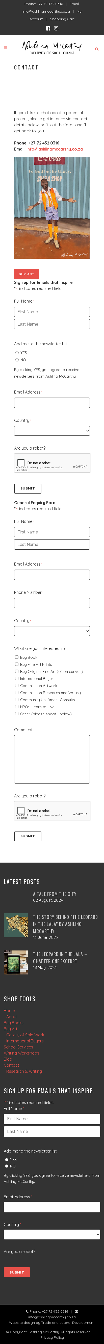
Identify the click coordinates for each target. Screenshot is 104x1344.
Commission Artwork (38, 685)
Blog (8, 1059)
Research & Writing (24, 1071)
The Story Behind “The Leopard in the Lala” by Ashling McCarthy (65, 924)
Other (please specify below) (46, 714)
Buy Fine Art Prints (36, 664)
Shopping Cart (62, 19)
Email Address (28, 392)
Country (22, 420)
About (12, 1016)
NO (23, 359)
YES (23, 352)
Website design (22, 1322)
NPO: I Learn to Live (37, 706)
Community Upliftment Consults (47, 699)
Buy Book (28, 657)
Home (9, 1010)
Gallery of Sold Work (25, 1034)
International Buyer (36, 678)
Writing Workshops (21, 1053)
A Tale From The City (54, 894)
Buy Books (13, 1022)
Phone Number (28, 592)
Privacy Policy (52, 1337)
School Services (18, 1046)
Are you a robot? (29, 448)
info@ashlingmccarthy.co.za (46, 11)
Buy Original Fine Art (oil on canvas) (51, 671)
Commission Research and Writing (50, 692)
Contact (11, 1065)
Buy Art (26, 274)
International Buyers (25, 1040)
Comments (24, 729)
